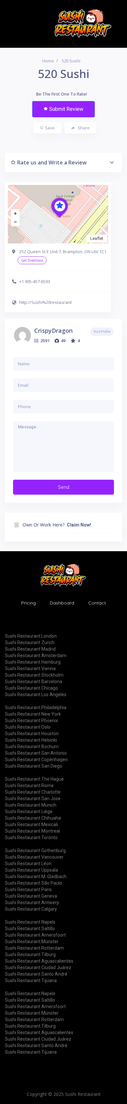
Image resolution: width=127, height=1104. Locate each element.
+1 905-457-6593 (34, 281)
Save (50, 128)
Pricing (28, 603)
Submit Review (66, 109)
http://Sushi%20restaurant (45, 302)
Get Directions (32, 260)
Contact (97, 603)
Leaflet (96, 238)
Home (48, 61)
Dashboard (62, 603)
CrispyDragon (53, 330)
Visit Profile (101, 331)
